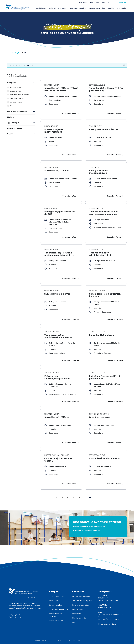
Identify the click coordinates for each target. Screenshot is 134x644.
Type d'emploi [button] (13, 123)
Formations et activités (96, 8)
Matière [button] (10, 117)
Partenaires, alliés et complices (56, 615)
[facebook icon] (11, 616)
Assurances (82, 2)
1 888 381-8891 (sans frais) (108, 600)
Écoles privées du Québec (58, 8)
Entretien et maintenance (19, 95)
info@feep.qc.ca (104, 607)
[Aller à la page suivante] (88, 497)
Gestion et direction (17, 98)
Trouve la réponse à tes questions (87, 526)
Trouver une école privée (82, 601)
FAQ (74, 622)
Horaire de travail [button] (14, 128)
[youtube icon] (15, 616)
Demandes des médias (107, 624)
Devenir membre (55, 605)
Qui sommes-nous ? (56, 596)
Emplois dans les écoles (81, 596)
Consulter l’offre (69, 114)
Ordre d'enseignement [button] (17, 112)
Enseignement (15, 91)
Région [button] (10, 134)
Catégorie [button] (11, 83)
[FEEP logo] (23, 593)
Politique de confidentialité (67, 641)
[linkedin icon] (20, 616)
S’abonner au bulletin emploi (85, 530)
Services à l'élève (16, 102)
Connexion (122, 3)
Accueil (10, 53)
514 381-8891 (103, 598)
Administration (15, 87)
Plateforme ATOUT (79, 618)
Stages (12, 106)
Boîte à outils (121, 8)
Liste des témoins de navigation (88, 641)
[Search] (114, 2)
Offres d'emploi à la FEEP (58, 609)
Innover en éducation (78, 8)
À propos (105, 2)
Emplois (111, 8)
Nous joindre (94, 2)
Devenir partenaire (56, 620)
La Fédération (41, 8)
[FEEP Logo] (18, 7)
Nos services (53, 601)
